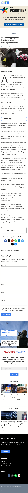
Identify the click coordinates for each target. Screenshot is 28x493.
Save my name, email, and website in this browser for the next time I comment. (14, 309)
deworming (16, 250)
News (14, 33)
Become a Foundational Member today (14, 24)
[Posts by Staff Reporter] (4, 231)
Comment (4, 265)
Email (3, 292)
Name (3, 285)
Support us (5, 451)
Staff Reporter (18, 46)
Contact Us (4, 458)
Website (3, 300)
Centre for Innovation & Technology (15, 486)
